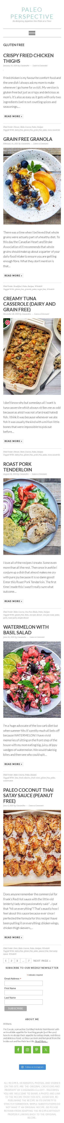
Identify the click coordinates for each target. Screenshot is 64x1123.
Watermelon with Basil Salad (26, 629)
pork (5, 618)
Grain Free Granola (27, 139)
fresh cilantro (24, 778)
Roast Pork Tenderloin (17, 466)
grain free (38, 130)
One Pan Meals (31, 612)
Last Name (10, 997)
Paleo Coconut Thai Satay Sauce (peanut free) (28, 795)
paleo (45, 130)
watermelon (8, 781)
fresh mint (35, 778)
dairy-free (19, 130)
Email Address (12, 978)
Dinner (16, 127)
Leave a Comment (40, 66)
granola (28, 289)
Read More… (41, 1041)
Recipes (40, 127)
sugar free (41, 289)
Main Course (25, 127)
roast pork (12, 618)
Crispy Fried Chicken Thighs (28, 58)
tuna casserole (54, 130)
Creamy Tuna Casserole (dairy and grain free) (29, 304)
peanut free (43, 951)
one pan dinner (36, 615)
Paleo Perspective (32, 13)
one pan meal (48, 615)
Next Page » (42, 960)
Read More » (13, 116)
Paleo (34, 127)
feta (16, 778)
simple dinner (23, 618)
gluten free (28, 130)
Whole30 (38, 286)
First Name (10, 988)
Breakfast (17, 286)
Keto (27, 615)
